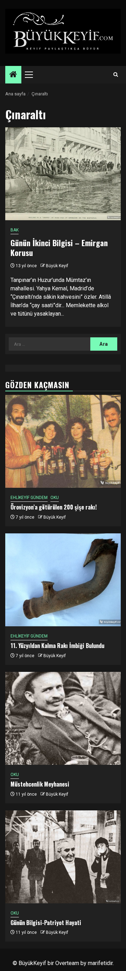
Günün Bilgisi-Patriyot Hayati (45, 922)
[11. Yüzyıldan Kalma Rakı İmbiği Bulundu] (63, 579)
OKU (54, 497)
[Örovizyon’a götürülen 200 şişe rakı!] (63, 441)
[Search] (115, 74)
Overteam (67, 963)
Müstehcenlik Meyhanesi (39, 784)
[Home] (13, 75)
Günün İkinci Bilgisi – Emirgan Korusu (59, 247)
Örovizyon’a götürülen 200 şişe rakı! (53, 507)
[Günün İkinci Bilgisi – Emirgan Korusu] (63, 173)
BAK (14, 230)
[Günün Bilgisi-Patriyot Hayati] (63, 856)
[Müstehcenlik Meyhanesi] (63, 718)
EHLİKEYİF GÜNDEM (29, 497)
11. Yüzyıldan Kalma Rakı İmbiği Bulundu (57, 645)
